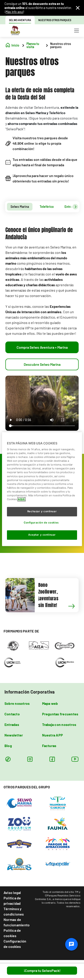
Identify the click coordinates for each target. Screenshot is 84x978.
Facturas (49, 745)
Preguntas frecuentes (60, 714)
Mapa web (50, 703)
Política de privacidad (12, 900)
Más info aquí (14, 12)
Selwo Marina (20, 206)
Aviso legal (12, 892)
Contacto (12, 714)
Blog (8, 745)
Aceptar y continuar (42, 534)
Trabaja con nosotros (59, 724)
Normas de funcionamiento (17, 922)
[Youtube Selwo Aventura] (75, 759)
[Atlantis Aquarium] (19, 863)
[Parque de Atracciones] (57, 843)
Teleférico (47, 206)
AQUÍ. (21, 499)
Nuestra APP (52, 735)
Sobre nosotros (17, 703)
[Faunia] (57, 823)
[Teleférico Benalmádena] (57, 803)
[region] (42, 489)
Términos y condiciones (14, 911)
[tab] (19, 206)
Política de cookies (12, 933)
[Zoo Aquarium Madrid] (19, 823)
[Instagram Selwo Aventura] (29, 759)
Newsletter (13, 735)
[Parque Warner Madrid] (19, 843)
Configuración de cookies (15, 944)
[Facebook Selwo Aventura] (52, 759)
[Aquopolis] (57, 863)
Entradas (11, 724)
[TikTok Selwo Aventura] (8, 759)
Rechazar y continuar (42, 511)
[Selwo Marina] (19, 803)
